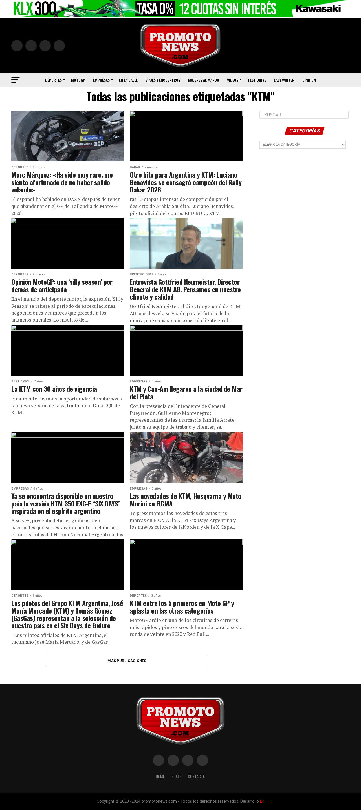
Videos (232, 80)
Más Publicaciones (126, 661)
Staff (176, 776)
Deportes (53, 80)
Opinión (309, 80)
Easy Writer (284, 80)
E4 (262, 801)
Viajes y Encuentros (163, 80)
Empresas (101, 80)
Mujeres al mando (203, 80)
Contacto (196, 776)
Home (160, 776)
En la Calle (128, 80)
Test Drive (257, 80)
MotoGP (78, 80)
